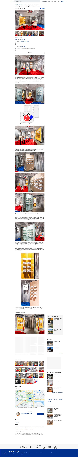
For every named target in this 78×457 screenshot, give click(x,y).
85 (19, 43)
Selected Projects (28, 427)
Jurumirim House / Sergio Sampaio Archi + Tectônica (58, 319)
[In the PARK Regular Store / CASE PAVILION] (50, 325)
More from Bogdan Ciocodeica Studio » (57, 392)
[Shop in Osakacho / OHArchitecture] (50, 349)
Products (48, 1)
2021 (19, 44)
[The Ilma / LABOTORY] (50, 343)
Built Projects (22, 427)
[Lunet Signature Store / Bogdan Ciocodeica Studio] (18, 363)
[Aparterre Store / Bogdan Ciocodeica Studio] (50, 383)
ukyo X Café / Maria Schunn (58, 420)
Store (16, 39)
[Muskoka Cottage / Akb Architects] (50, 331)
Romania (23, 39)
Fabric (17, 422)
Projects (42, 1)
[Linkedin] (20, 8)
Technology (55, 399)
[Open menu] (66, 1)
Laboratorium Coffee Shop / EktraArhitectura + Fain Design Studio (58, 415)
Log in (59, 1)
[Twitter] (18, 8)
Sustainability (50, 399)
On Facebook (26, 429)
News (52, 1)
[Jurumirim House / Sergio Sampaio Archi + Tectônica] (50, 320)
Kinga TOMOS (23, 46)
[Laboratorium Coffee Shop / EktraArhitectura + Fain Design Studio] (50, 416)
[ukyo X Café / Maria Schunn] (50, 422)
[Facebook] (16, 8)
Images (55, 1)
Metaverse (49, 401)
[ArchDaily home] (12, 1)
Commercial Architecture (36, 427)
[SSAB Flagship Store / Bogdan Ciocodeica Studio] (50, 377)
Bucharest (21, 429)
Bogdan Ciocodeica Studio (24, 41)
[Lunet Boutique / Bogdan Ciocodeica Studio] (50, 389)
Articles (45, 1)
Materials (60, 399)
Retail (43, 427)
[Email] (22, 8)
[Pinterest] (24, 8)
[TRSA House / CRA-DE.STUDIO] (50, 410)
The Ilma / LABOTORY (57, 341)
